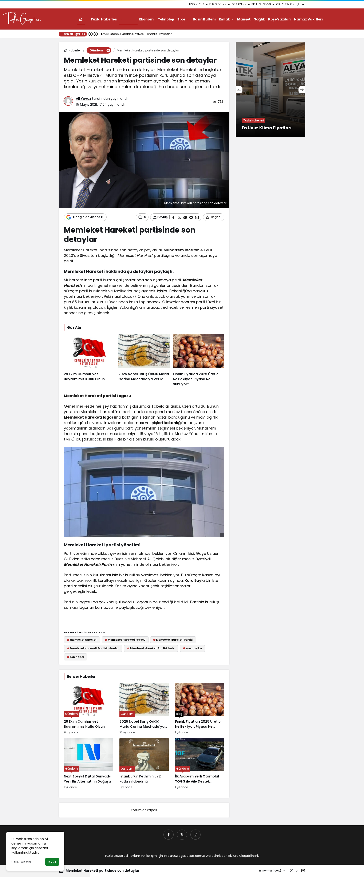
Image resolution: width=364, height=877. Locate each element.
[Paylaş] (302, 870)
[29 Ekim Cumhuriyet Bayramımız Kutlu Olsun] (89, 360)
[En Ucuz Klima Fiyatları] (270, 89)
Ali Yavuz (83, 98)
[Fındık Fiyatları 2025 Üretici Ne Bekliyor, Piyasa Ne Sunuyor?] (198, 360)
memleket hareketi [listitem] (82, 640)
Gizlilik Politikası (21, 862)
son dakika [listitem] (192, 648)
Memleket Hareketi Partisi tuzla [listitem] (151, 648)
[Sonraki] (95, 34)
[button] (108, 50)
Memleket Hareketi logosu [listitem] (125, 640)
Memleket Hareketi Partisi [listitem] (173, 640)
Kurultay (193, 580)
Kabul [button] (52, 862)
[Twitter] (182, 835)
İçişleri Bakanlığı (166, 422)
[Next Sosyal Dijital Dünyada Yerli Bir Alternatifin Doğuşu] (88, 763)
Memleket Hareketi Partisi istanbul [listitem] (93, 648)
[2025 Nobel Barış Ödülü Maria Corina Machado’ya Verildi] (144, 360)
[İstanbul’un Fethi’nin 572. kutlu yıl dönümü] (144, 763)
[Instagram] (195, 835)
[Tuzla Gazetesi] (22, 18)
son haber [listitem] (75, 657)
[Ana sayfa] (81, 19)
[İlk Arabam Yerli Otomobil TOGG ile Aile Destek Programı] (199, 763)
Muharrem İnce (178, 250)
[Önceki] (90, 34)
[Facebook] (168, 835)
